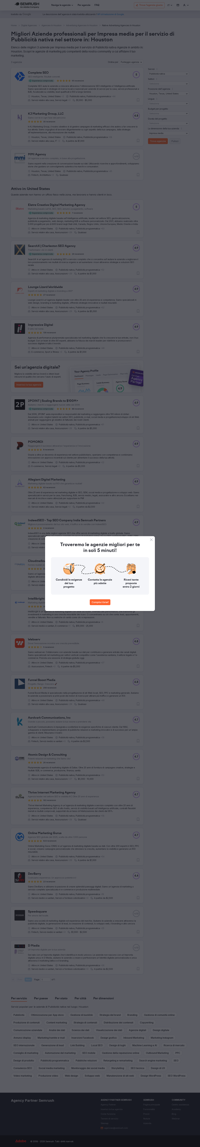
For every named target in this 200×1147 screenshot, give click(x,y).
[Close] (151, 539)
